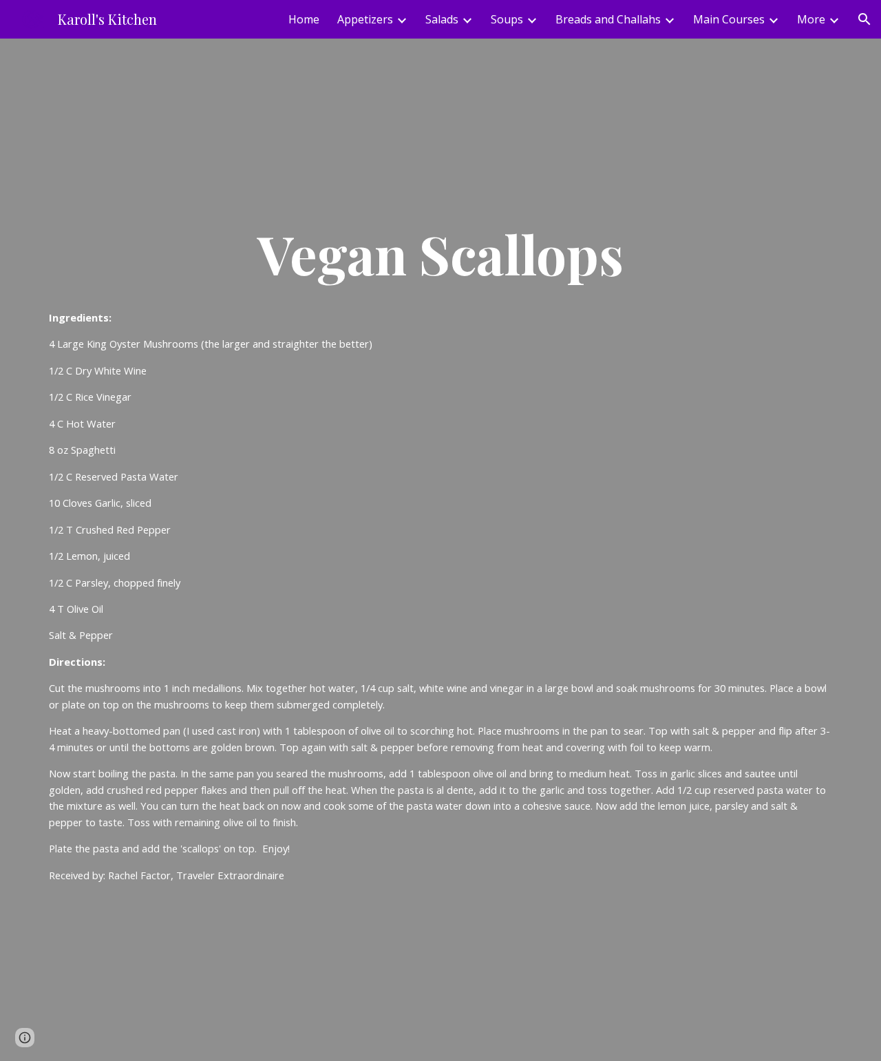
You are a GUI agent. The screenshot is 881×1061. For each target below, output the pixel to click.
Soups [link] (507, 19)
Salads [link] (441, 19)
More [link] (811, 19)
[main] (440, 253)
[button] (864, 19)
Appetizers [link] (365, 19)
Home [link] (303, 19)
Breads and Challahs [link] (608, 19)
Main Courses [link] (729, 19)
